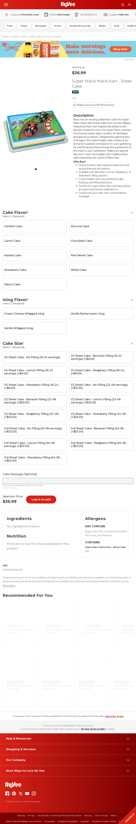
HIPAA (113, 815)
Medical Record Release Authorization (24, 821)
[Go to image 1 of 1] (36, 169)
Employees (49, 821)
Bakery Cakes (20, 36)
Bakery (102, 26)
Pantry (24, 26)
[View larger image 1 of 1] (36, 131)
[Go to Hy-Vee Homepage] (68, 4)
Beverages (40, 26)
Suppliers (84, 821)
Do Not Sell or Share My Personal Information (60, 815)
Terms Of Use (101, 815)
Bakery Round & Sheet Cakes (45, 36)
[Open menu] (6, 4)
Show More (9, 585)
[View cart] (129, 4)
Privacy (31, 815)
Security (88, 815)
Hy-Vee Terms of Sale (93, 729)
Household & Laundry (80, 26)
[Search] (122, 5)
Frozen (57, 26)
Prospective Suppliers (67, 821)
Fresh (10, 26)
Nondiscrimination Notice (104, 821)
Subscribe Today (114, 716)
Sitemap (21, 815)
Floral (116, 26)
